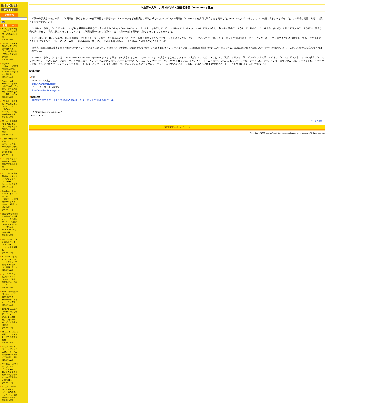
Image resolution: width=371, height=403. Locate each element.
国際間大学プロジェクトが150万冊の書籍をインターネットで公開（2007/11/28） (74, 100)
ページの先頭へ (317, 121)
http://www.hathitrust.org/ (44, 84)
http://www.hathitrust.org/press (46, 90)
